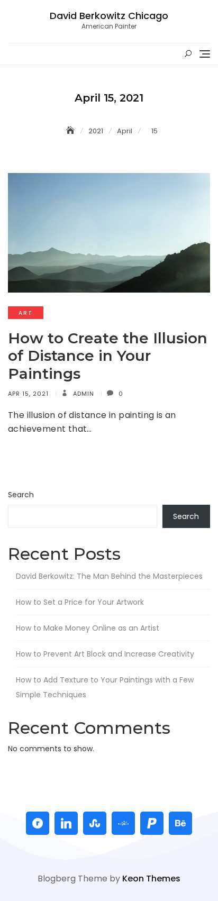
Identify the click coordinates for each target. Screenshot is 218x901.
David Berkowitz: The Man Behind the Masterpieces (109, 576)
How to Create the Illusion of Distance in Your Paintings (107, 356)
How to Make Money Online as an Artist (87, 628)
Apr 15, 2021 (28, 393)
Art (26, 313)
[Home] (71, 130)
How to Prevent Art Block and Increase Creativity (105, 654)
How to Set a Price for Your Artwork (80, 602)
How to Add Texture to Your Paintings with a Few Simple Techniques (105, 687)
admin (82, 393)
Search (21, 494)
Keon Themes (151, 878)
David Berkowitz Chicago (109, 15)
